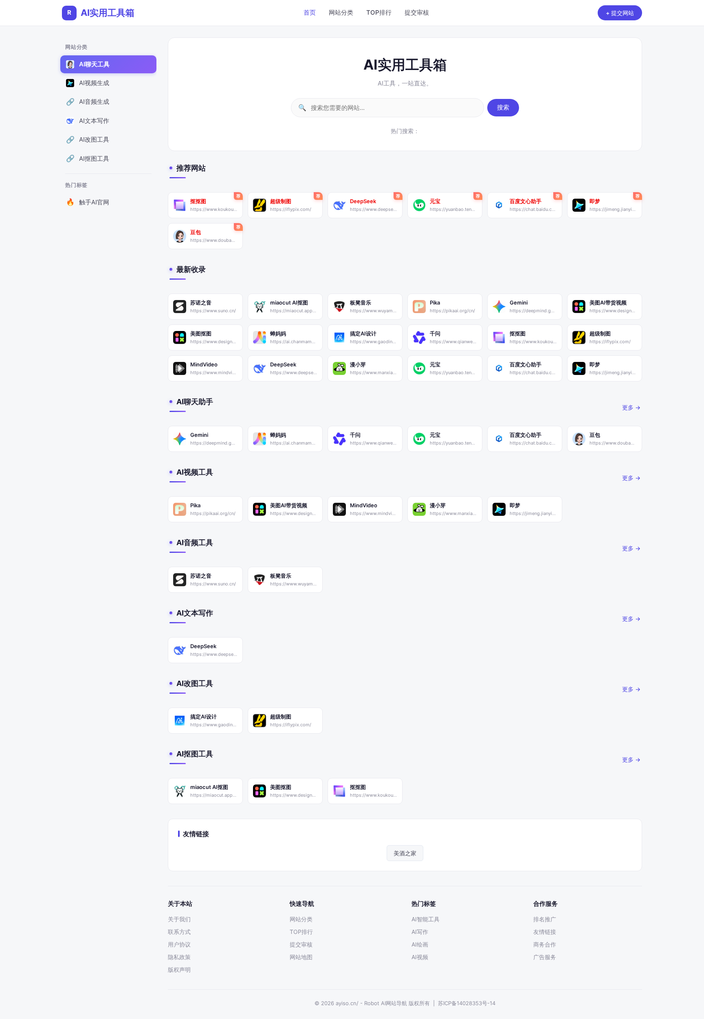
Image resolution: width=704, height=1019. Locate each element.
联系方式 (179, 931)
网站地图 (301, 956)
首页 (310, 12)
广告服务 (544, 956)
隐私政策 (179, 956)
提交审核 (417, 12)
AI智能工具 (425, 919)
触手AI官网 (88, 202)
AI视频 (419, 956)
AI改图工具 (88, 140)
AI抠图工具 (88, 159)
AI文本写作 (88, 121)
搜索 (503, 107)
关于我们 (179, 919)
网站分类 (341, 12)
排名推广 (544, 919)
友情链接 (544, 931)
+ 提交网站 (620, 12)
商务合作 (544, 944)
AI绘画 (419, 944)
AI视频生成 (88, 83)
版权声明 (179, 969)
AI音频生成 (88, 102)
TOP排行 (379, 12)
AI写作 (419, 931)
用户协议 (179, 944)
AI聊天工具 (88, 64)
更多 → (631, 407)
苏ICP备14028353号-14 (466, 1003)
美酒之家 (405, 853)
